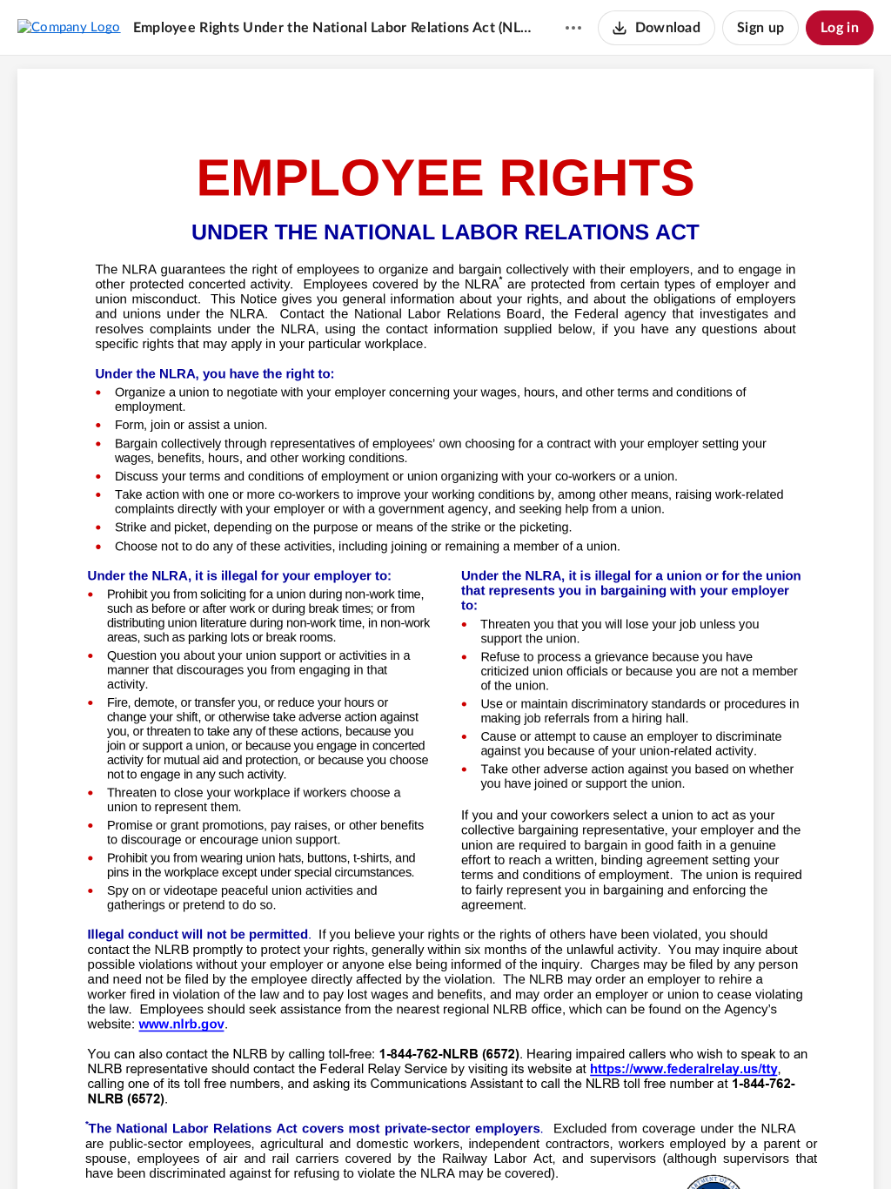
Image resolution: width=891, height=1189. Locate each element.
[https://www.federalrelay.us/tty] (684, 1068)
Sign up (760, 28)
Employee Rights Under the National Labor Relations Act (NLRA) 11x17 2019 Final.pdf (332, 28)
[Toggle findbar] (380, 1146)
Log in (840, 28)
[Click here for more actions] (573, 27)
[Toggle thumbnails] (349, 1146)
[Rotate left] (509, 1146)
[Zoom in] (474, 1146)
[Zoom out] (415, 1146)
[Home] (69, 27)
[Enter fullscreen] (542, 1146)
